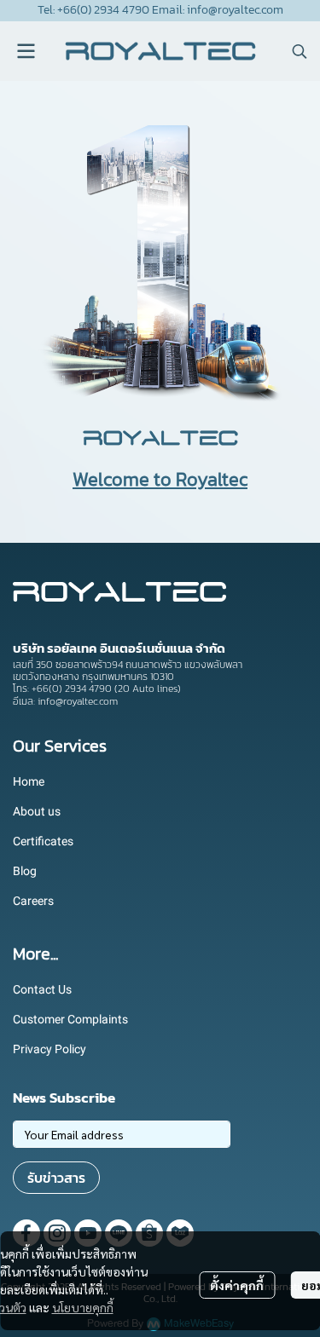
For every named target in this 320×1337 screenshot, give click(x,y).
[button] (299, 51)
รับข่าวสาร (56, 1177)
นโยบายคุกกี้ (82, 1307)
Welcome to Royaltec (160, 479)
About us (37, 811)
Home (28, 781)
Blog (25, 871)
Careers (33, 901)
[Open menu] (26, 51)
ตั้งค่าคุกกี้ (237, 1285)
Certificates (43, 841)
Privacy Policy (49, 1049)
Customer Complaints (70, 1019)
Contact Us (42, 989)
